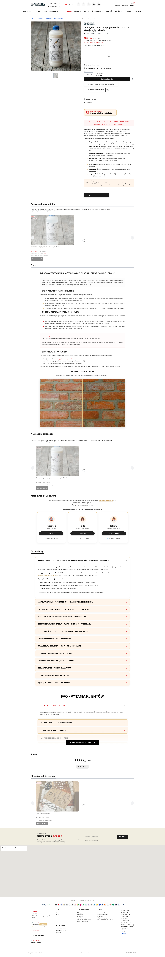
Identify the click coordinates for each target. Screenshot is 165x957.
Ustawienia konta (61, 930)
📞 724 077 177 (51, 533)
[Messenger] (94, 4)
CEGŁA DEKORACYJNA (127, 927)
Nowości (123, 931)
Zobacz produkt (37, 259)
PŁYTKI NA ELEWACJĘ (127, 925)
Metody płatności (81, 913)
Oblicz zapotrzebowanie (96, 89)
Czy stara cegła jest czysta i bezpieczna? (56, 723)
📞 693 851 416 (82, 533)
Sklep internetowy (119, 953)
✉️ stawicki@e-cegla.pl (51, 538)
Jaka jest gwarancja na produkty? (53, 705)
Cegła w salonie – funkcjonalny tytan (54, 668)
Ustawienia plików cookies (104, 919)
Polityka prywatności (102, 918)
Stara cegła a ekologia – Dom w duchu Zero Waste (59, 646)
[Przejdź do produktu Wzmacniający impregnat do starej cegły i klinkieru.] (57, 461)
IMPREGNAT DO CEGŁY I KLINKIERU (54, 18)
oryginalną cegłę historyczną (48, 575)
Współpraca (80, 914)
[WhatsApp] (99, 4)
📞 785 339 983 (114, 533)
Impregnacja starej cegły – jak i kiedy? (54, 639)
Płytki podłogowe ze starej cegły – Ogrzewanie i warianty (63, 617)
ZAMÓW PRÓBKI (41, 11)
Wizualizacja (80, 916)
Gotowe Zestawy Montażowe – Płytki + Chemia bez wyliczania (64, 624)
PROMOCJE (68, 11)
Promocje (123, 933)
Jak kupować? (101, 913)
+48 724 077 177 (55, 3)
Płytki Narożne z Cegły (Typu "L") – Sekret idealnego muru (63, 631)
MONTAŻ (109, 11)
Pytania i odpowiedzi (102, 914)
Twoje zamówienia (61, 928)
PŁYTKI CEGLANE (126, 922)
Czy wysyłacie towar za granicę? (53, 730)
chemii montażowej (106, 501)
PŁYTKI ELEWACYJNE (82, 11)
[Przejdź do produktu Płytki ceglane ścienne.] (57, 796)
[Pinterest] (88, 4)
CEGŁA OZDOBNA (126, 920)
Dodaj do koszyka (107, 79)
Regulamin (96, 840)
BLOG (129, 11)
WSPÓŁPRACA (120, 11)
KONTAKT (138, 11)
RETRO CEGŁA (125, 918)
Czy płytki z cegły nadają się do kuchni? (55, 653)
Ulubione (58, 932)
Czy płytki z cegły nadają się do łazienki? (56, 661)
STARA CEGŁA (27, 11)
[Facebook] (78, 4)
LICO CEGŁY (124, 929)
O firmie (58, 913)
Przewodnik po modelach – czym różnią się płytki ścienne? (63, 609)
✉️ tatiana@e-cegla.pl (113, 538)
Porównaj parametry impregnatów (102, 84)
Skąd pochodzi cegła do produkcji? (54, 738)
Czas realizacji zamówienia (84, 919)
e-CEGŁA (33, 18)
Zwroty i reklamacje (82, 921)
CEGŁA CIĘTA (125, 916)
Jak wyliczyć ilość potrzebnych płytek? (56, 746)
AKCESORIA (54, 11)
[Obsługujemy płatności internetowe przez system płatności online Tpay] (82, 904)
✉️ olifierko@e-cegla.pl (82, 538)
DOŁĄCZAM (122, 836)
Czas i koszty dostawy (83, 918)
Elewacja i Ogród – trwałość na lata (54, 675)
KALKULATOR (98, 11)
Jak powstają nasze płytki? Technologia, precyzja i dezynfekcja (65, 602)
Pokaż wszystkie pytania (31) (82, 742)
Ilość (85, 71)
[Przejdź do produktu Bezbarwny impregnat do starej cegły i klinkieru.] (52, 230)
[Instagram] (83, 4)
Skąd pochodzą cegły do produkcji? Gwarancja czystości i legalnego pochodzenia (74, 560)
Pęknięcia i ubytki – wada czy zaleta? (54, 683)
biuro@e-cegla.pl (55, 6)
